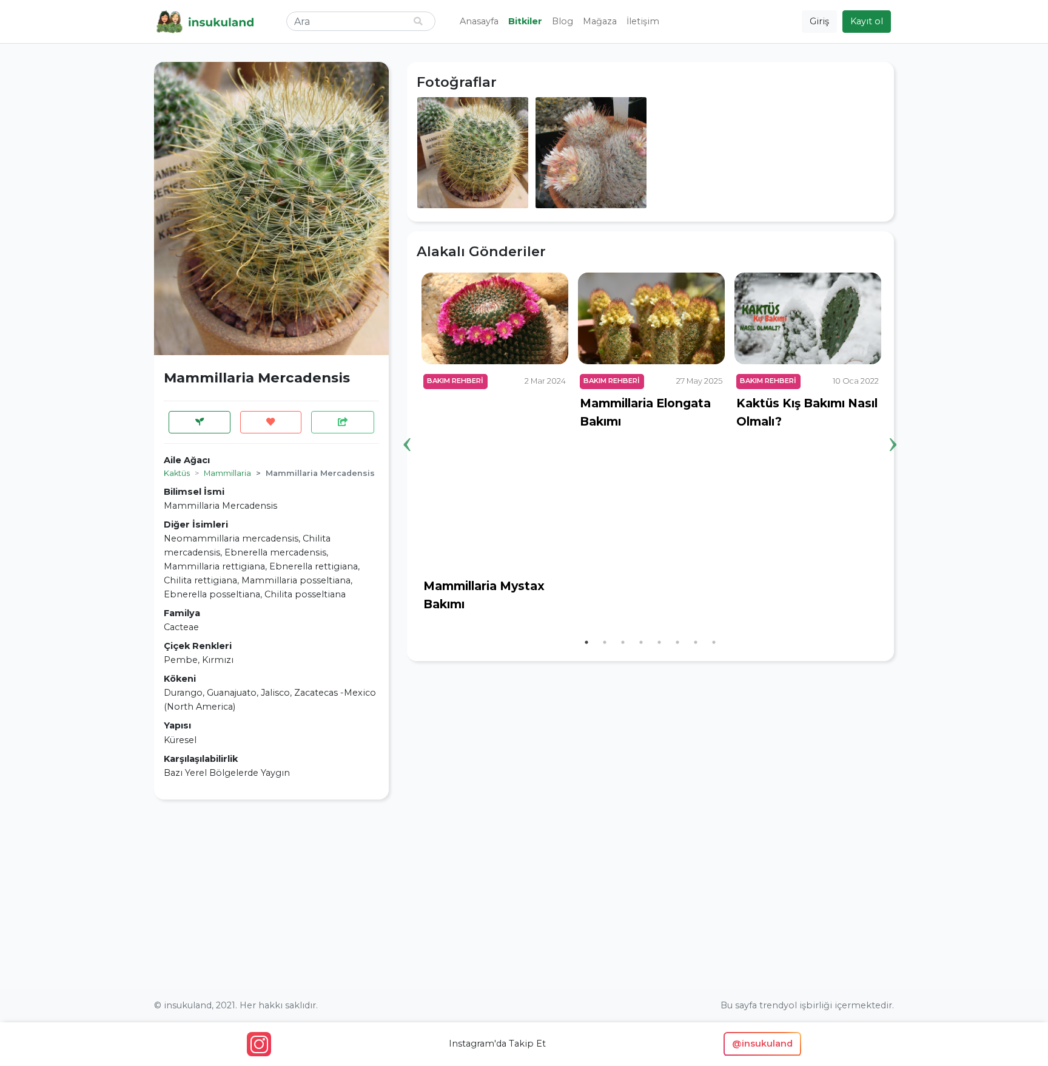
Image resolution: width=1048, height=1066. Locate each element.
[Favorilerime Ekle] (271, 422)
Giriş (819, 21)
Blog (562, 21)
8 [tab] (714, 642)
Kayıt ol (866, 21)
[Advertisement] (271, 894)
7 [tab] (696, 642)
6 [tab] (677, 642)
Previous (407, 425)
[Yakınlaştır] (472, 151)
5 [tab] (659, 642)
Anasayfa (479, 21)
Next (893, 425)
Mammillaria (227, 473)
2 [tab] (605, 642)
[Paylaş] (342, 422)
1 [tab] (586, 642)
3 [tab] (623, 642)
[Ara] (418, 21)
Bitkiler (525, 21)
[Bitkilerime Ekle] (199, 422)
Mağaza (600, 21)
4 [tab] (641, 642)
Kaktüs (177, 473)
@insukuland (762, 1043)
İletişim (642, 21)
